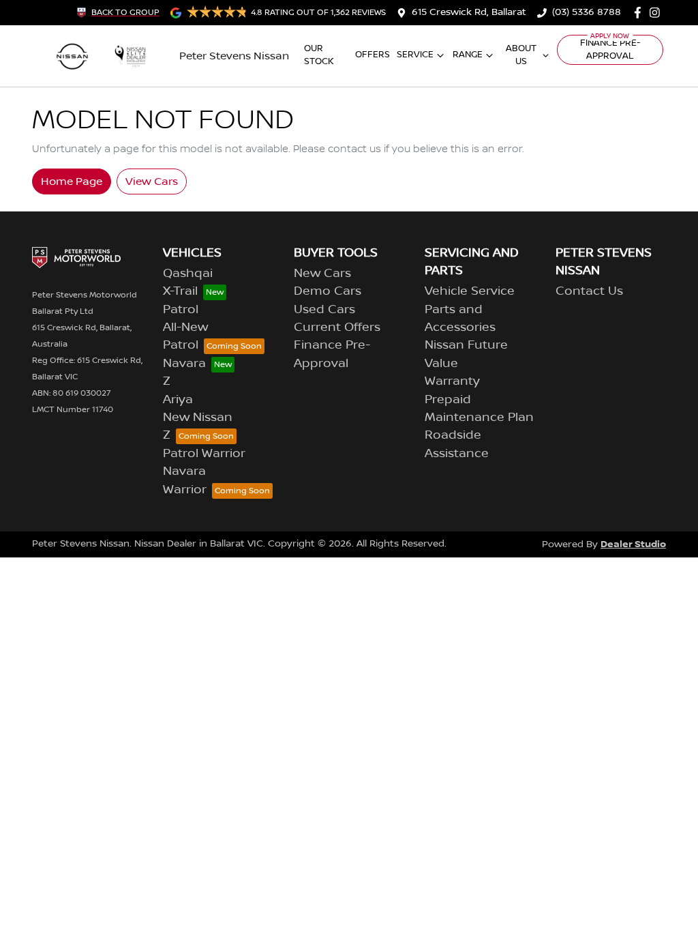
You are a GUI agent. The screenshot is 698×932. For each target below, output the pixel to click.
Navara (184, 363)
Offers (372, 54)
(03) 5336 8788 (586, 12)
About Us (521, 55)
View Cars (151, 181)
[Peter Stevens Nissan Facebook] (640, 12)
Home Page (71, 181)
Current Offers (337, 327)
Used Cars (324, 309)
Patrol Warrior (204, 453)
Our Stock (319, 55)
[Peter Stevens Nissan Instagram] (657, 12)
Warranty (452, 381)
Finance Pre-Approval (610, 49)
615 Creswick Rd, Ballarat (469, 12)
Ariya (178, 399)
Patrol (180, 309)
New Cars (322, 273)
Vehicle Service (470, 291)
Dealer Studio (633, 544)
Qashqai (188, 273)
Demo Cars (327, 291)
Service (415, 54)
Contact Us (589, 291)
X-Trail (180, 291)
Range (468, 54)
